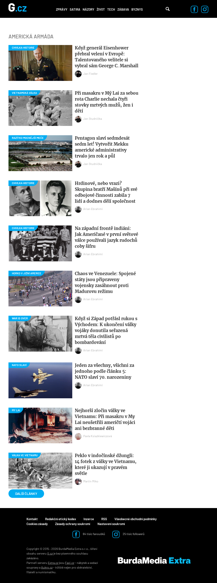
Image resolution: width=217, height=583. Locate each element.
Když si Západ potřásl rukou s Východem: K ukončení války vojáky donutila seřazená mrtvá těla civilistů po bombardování (106, 330)
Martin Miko (90, 481)
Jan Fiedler (90, 73)
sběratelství (84, 567)
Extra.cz (53, 563)
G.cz (50, 553)
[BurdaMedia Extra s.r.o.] (154, 560)
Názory (88, 9)
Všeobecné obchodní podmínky (135, 519)
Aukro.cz (47, 567)
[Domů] (17, 9)
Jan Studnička (92, 118)
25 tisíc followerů (133, 534)
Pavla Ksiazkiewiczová (97, 436)
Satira (75, 9)
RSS (104, 519)
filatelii (30, 572)
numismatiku (47, 572)
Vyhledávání (168, 9)
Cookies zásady (37, 524)
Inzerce (88, 519)
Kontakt (32, 519)
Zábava (123, 9)
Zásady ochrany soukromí (72, 524)
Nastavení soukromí (111, 524)
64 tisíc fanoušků (93, 534)
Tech (111, 9)
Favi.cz (69, 563)
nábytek (82, 563)
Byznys (137, 9)
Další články (26, 493)
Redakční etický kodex (60, 519)
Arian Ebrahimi (93, 209)
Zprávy (61, 9)
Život (101, 9)
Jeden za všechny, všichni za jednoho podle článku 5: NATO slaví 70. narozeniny (104, 371)
